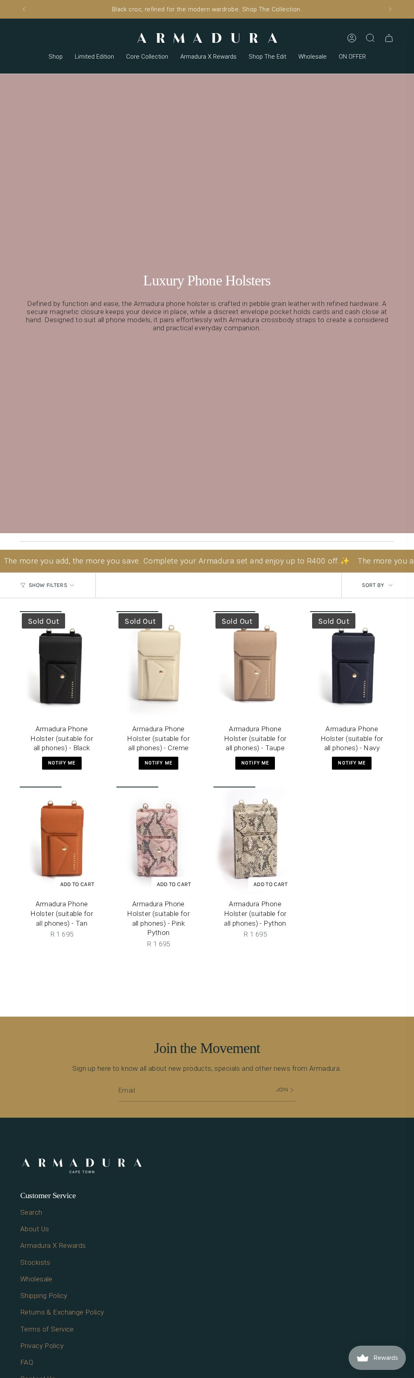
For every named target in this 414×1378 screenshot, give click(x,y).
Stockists (35, 1262)
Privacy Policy (41, 1346)
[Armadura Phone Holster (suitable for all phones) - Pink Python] (158, 841)
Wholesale (36, 1279)
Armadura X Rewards (53, 1245)
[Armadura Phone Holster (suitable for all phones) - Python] (255, 841)
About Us (34, 1229)
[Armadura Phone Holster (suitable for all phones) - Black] (62, 665)
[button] (55, 57)
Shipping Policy (43, 1295)
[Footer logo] (82, 1166)
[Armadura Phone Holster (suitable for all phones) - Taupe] (255, 665)
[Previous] (23, 9)
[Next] (390, 9)
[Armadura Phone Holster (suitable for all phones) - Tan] (62, 841)
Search (31, 1212)
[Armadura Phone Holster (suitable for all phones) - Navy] (352, 665)
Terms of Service (47, 1329)
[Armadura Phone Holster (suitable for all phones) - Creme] (158, 665)
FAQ (26, 1362)
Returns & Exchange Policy (62, 1312)
